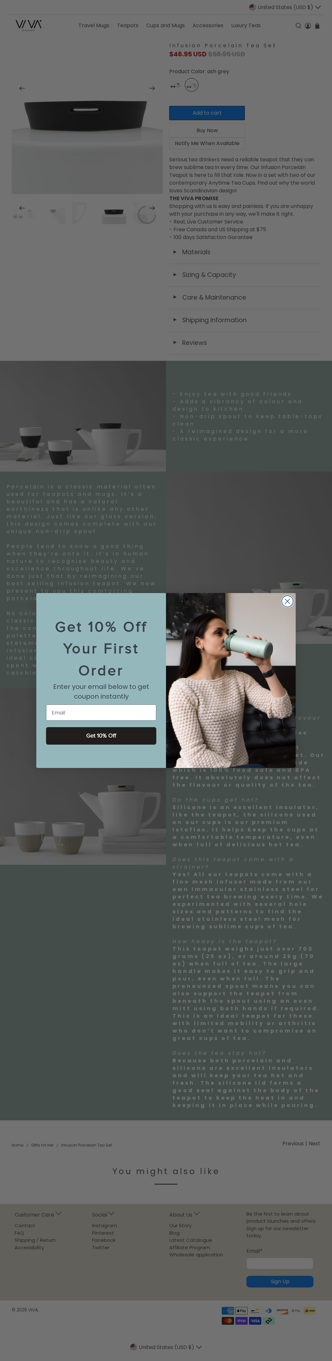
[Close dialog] (287, 601)
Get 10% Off (101, 735)
